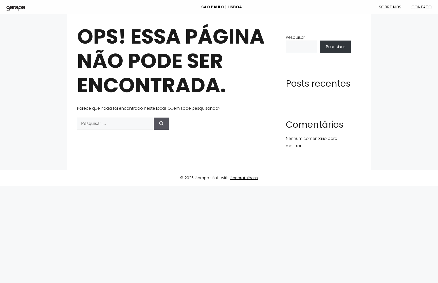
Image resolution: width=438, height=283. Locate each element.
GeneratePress (244, 177)
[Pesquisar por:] (115, 123)
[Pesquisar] (161, 124)
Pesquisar (295, 37)
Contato (421, 7)
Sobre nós (390, 7)
